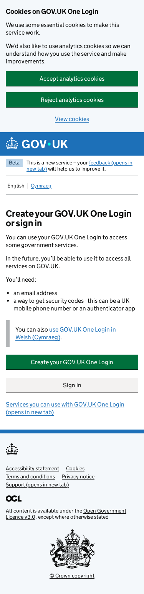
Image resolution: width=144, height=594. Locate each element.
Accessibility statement (32, 468)
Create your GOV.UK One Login (72, 362)
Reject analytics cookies (72, 99)
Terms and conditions (30, 476)
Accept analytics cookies (72, 78)
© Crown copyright (72, 575)
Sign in (72, 385)
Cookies (75, 468)
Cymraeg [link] (41, 186)
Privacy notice (78, 476)
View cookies (72, 119)
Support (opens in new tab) (37, 484)
